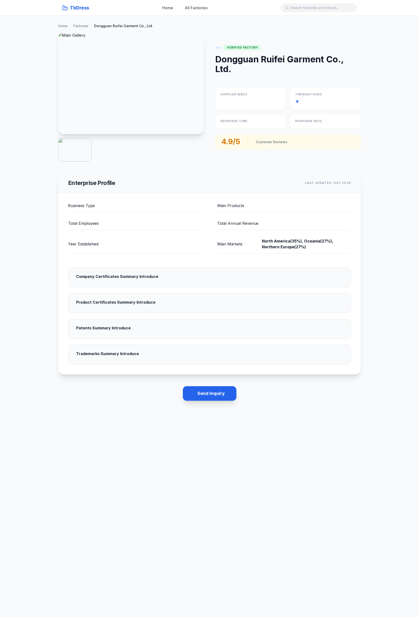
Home (167, 7)
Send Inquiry (211, 393)
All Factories (196, 7)
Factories (80, 26)
